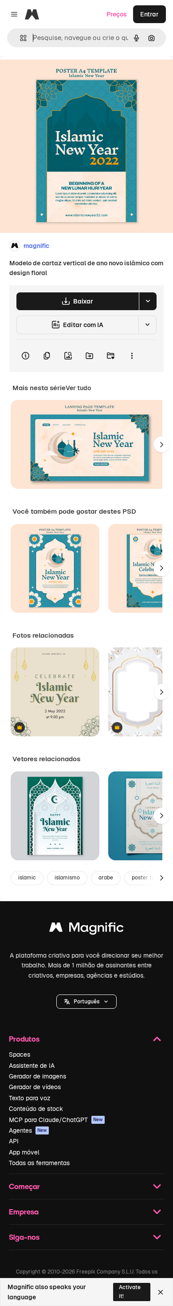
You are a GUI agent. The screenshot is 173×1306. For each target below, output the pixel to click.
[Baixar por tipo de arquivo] (148, 301)
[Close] (160, 1292)
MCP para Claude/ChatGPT (56, 1120)
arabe (105, 877)
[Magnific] (86, 929)
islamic (27, 877)
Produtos (24, 1038)
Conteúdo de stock (36, 1109)
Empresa (24, 1211)
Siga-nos (24, 1237)
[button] (86, 1001)
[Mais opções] (132, 356)
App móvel (24, 1152)
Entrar (149, 14)
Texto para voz (30, 1098)
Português (86, 1001)
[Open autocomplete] (20, 38)
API (14, 1141)
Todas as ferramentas (39, 1163)
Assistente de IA (32, 1066)
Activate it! (130, 1291)
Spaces (19, 1054)
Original (56, 76)
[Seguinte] (161, 444)
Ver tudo (78, 388)
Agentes (28, 1130)
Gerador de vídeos (35, 1087)
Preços (116, 14)
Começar (24, 1186)
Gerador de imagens (37, 1076)
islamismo (67, 877)
